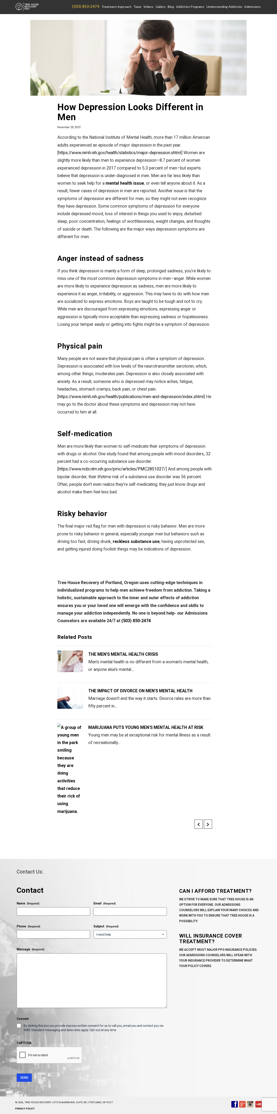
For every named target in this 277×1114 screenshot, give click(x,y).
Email (104, 903)
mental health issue (125, 183)
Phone (28, 926)
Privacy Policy (25, 1108)
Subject (106, 926)
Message (30, 949)
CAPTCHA (24, 1043)
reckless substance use (136, 541)
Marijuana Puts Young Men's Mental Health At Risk (145, 727)
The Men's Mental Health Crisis (123, 654)
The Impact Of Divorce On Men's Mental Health (140, 690)
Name (28, 903)
